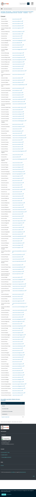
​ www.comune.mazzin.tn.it (17, 205)
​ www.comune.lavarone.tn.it (17, 182)
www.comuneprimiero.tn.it (17, 273)
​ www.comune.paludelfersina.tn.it (18, 236)
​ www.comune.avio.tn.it (16, 38)
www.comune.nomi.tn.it (16, 225)
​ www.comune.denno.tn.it (17, 146)
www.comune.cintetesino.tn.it (17, 126)
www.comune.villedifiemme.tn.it (18, 388)
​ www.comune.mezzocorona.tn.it (18, 209)
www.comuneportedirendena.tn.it (18, 261)
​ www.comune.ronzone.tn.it (17, 288)
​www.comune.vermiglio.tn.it (17, 381)
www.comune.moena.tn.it (17, 214)
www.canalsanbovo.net (16, 90)
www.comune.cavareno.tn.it (17, 111)
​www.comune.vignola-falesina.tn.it (18, 384)
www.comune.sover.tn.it (16, 330)
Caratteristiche (4, 414)
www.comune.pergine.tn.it (17, 247)
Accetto (3, 494)
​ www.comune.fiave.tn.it (16, 162)
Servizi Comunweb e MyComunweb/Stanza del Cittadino (23, 11)
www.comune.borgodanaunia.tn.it (18, 59)
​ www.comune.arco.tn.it (16, 36)
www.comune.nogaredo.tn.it (18, 223)
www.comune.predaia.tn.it (17, 264)
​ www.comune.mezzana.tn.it (17, 207)
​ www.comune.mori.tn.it (16, 218)
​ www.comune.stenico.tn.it (17, 339)
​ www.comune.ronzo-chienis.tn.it (18, 286)
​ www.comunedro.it (16, 157)
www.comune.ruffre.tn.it (17, 296)
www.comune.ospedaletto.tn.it (18, 232)
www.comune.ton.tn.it (16, 361)
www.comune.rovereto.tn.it (17, 294)
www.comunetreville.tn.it (17, 370)
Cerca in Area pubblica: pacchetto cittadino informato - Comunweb (24, 4)
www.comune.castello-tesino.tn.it (18, 107)
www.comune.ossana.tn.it (17, 234)
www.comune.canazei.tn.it (17, 92)
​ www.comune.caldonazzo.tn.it (18, 80)
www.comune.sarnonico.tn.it (17, 314)
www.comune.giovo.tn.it (17, 176)
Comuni (3, 406)
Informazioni (9, 494)
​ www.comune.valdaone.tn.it (17, 372)
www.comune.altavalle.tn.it (17, 25)
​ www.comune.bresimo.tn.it (17, 66)
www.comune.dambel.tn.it (17, 144)
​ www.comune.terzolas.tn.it (17, 357)
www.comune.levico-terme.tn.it (18, 189)
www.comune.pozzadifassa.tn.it (18, 267)
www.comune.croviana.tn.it (17, 142)
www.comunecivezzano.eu (17, 131)
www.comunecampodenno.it (17, 88)
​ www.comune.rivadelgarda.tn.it (18, 279)
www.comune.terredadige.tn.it (18, 355)
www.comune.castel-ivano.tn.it (18, 101)
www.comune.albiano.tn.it (17, 21)
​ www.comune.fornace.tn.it (17, 169)
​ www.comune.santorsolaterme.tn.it (19, 310)
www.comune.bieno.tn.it (16, 47)
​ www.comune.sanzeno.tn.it (17, 312)
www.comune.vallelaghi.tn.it (17, 379)
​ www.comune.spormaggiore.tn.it (18, 334)
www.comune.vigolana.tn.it (17, 28)
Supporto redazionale (5, 417)
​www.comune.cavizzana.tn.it (17, 118)
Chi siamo (2, 465)
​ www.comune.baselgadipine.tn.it (18, 40)
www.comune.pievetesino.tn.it (18, 254)
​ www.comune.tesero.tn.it (17, 359)
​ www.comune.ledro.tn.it (17, 187)
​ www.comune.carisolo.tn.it (17, 97)
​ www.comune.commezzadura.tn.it (18, 137)
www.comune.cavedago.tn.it (17, 114)
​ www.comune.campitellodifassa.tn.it (19, 84)
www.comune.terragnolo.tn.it (17, 352)
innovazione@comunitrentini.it (6, 457)
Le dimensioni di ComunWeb (7, 411)
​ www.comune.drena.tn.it (17, 154)
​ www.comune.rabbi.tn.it (16, 277)
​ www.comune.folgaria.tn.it (17, 167)
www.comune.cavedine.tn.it (18, 116)
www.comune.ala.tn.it (16, 19)
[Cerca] (28, 3)
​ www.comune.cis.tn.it (16, 128)
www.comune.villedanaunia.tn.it (18, 392)
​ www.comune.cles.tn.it (16, 133)
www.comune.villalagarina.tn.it (18, 386)
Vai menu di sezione (8, 9)
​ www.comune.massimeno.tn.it (18, 202)
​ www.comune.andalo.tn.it (17, 33)
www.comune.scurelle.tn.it (17, 317)
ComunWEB (13, 472)
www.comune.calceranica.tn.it (17, 74)
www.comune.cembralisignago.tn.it (18, 120)
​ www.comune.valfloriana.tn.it (17, 375)
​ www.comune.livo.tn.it (16, 191)
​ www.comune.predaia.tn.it (17, 269)
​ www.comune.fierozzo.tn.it (17, 165)
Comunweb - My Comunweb (6, 11)
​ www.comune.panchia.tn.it (17, 238)
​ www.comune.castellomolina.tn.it (18, 103)
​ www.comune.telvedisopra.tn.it (18, 346)
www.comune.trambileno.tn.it (17, 366)
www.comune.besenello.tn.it (17, 45)
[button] (23, 403)
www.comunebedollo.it (16, 42)
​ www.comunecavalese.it (17, 109)
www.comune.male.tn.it (16, 200)
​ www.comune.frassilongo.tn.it (18, 171)
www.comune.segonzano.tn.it (17, 321)
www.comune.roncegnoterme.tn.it (18, 284)
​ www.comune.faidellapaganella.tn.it (19, 159)
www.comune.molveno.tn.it (17, 216)
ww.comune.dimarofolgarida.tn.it (19, 151)
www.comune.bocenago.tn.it (17, 53)
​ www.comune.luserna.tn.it (17, 196)
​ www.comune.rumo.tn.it (17, 298)
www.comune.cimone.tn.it (17, 124)
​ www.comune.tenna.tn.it (17, 348)
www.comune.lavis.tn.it (16, 185)
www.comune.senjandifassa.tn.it (18, 326)
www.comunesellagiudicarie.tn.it (18, 319)
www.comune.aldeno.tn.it (17, 23)
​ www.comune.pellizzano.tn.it (17, 243)
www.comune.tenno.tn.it (17, 350)
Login (33, 476)
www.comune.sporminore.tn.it (18, 337)
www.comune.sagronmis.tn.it (17, 301)
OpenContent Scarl (23, 472)
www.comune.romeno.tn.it (17, 281)
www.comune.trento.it (16, 368)
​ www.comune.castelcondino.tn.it (18, 99)
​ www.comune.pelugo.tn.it (17, 245)
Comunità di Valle (5, 408)
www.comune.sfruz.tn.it (16, 323)
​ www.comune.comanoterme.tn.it (18, 135)
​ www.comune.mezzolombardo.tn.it (19, 211)
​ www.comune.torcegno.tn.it (17, 364)
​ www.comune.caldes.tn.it (17, 78)
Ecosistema (25, 12)
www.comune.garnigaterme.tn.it (18, 173)
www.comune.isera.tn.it (16, 180)
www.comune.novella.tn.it (17, 229)
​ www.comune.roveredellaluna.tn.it (18, 290)
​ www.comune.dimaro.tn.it (17, 149)
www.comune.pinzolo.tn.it (17, 256)
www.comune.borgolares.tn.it (17, 62)
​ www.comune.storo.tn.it (17, 341)
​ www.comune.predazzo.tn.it (17, 271)
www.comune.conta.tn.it (17, 140)
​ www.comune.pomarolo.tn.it (17, 259)
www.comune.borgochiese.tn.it (18, 57)
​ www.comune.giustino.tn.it (17, 178)
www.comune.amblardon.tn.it (17, 31)
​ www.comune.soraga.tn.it (17, 328)
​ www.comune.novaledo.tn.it (17, 227)
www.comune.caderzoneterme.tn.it (18, 70)
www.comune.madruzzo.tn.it (17, 198)
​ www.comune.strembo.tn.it (17, 343)
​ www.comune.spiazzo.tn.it (17, 332)
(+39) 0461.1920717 (5, 454)
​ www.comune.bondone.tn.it (17, 55)
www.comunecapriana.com (17, 95)
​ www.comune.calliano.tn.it (17, 82)
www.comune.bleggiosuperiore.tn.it (18, 49)
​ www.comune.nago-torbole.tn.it (18, 220)
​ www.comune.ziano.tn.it (17, 395)
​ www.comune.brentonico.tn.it (18, 64)
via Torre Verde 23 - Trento (5, 452)
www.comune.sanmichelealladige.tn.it (19, 306)
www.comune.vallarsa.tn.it (17, 377)
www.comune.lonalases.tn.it (17, 194)
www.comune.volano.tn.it (17, 390)
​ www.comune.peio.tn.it (16, 240)
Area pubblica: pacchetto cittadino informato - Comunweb (11, 12)
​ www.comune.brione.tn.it (17, 68)
